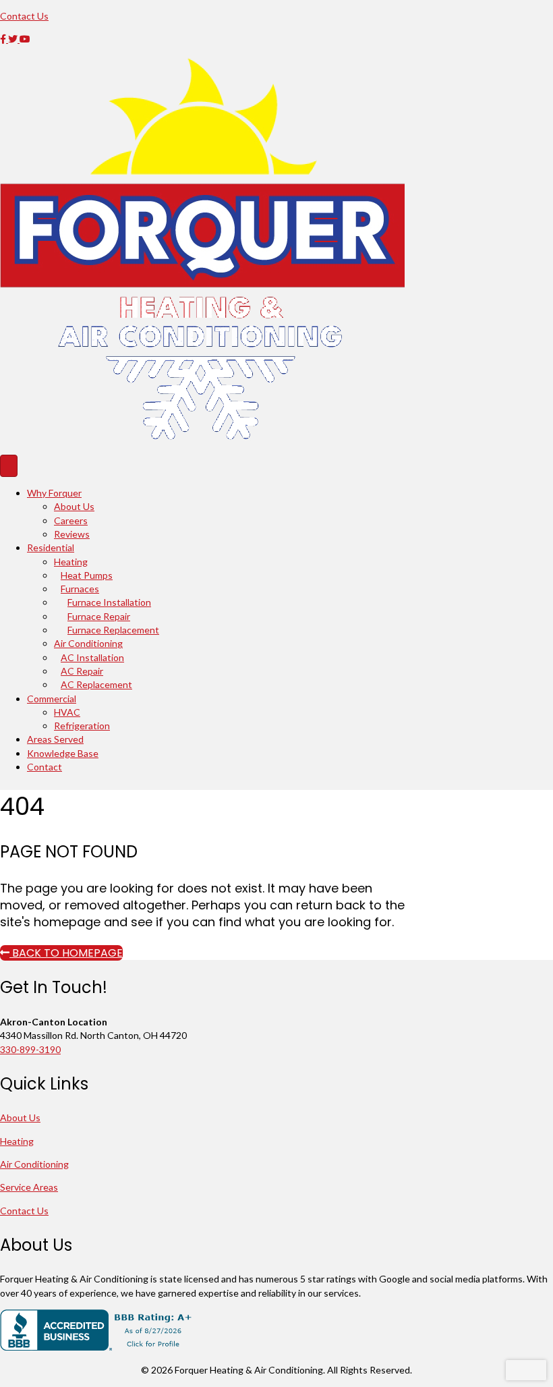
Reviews (72, 534)
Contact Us (24, 1210)
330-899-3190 (30, 1049)
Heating (71, 561)
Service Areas (29, 1187)
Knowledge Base (62, 753)
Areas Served (55, 739)
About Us (74, 506)
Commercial (51, 698)
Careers (71, 520)
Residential (50, 547)
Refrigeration (82, 725)
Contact (44, 766)
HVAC (67, 712)
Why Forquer (54, 493)
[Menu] (9, 466)
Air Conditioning (88, 643)
